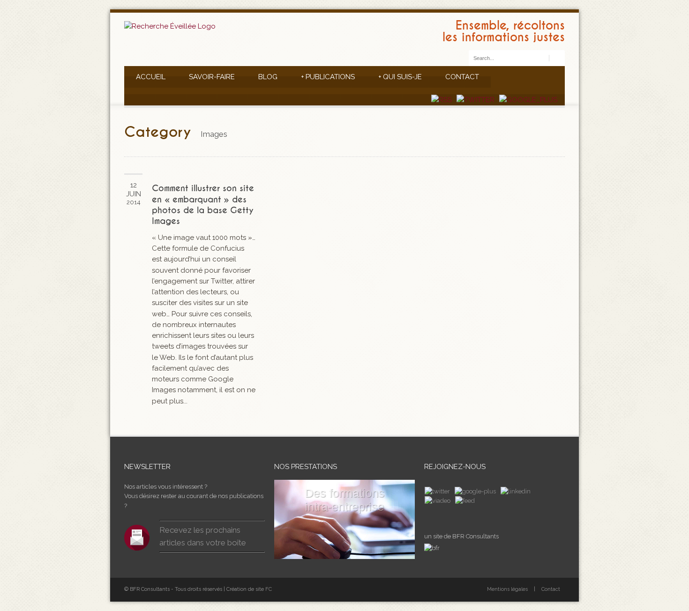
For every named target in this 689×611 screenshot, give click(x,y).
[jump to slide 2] (330, 549)
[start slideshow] (310, 549)
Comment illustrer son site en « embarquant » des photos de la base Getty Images (203, 204)
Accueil (150, 77)
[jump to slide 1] (321, 549)
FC (268, 589)
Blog (267, 77)
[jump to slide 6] (368, 549)
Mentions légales (507, 589)
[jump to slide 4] (349, 549)
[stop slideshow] (378, 549)
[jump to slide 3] (339, 549)
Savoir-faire (212, 77)
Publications (328, 77)
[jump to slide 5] (358, 549)
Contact (462, 77)
